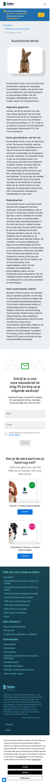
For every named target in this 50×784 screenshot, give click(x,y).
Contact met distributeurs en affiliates (20, 634)
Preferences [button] (36, 759)
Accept (25, 767)
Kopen (6, 616)
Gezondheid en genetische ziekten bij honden (21, 582)
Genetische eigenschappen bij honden (21, 593)
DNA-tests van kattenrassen (16, 605)
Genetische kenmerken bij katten (18, 597)
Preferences (25, 778)
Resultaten (8, 25)
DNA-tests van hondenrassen (17, 601)
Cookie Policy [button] (22, 757)
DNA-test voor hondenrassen (17, 29)
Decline (25, 772)
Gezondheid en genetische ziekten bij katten (21, 588)
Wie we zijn (9, 630)
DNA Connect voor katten (15, 612)
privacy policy (14, 435)
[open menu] (45, 4)
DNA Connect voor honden (15, 609)
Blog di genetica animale (15, 626)
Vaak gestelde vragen (13, 673)
